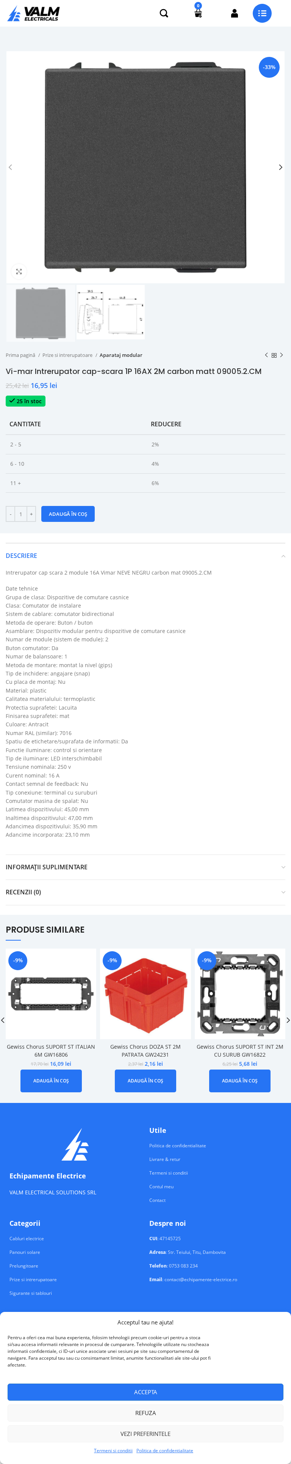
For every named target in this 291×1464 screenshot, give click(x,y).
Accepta (145, 1392)
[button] (51, 1081)
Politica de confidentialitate (164, 1450)
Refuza (145, 1413)
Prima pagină (21, 355)
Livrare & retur (164, 1159)
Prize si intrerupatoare (68, 355)
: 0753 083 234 (173, 1266)
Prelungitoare (23, 1266)
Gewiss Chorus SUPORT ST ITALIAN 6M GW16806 (51, 1050)
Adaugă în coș (68, 514)
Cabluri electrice (26, 1239)
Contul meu (161, 1187)
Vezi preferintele (145, 1433)
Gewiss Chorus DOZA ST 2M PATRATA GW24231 (145, 1050)
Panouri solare (24, 1252)
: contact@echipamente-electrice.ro (193, 1280)
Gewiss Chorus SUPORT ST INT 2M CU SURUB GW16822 (240, 1050)
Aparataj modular (121, 355)
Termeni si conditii (113, 1450)
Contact (157, 1200)
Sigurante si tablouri (30, 1293)
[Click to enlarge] (19, 271)
